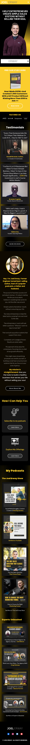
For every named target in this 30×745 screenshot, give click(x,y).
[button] (28, 2)
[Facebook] (8, 734)
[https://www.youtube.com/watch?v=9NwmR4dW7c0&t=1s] (15, 702)
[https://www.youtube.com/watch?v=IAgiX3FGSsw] (15, 678)
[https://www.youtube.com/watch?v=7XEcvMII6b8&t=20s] (15, 655)
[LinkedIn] (17, 734)
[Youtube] (21, 734)
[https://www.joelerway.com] (9, 61)
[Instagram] (13, 734)
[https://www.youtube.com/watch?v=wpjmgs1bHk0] (15, 631)
